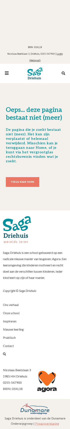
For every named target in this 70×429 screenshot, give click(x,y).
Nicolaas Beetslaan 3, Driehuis (23, 54)
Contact (8, 346)
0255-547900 (47, 54)
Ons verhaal (11, 305)
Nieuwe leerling (13, 329)
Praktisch (9, 337)
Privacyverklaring (47, 424)
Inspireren (9, 321)
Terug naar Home (22, 182)
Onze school (11, 313)
